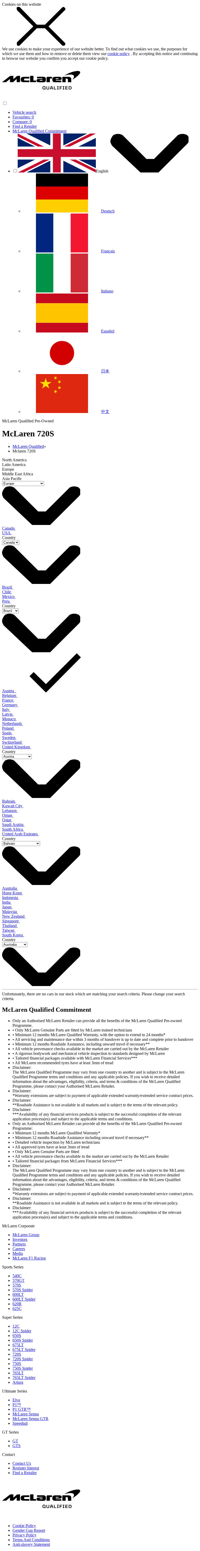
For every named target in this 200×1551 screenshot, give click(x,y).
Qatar (7, 820)
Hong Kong (12, 893)
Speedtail (20, 1423)
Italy (6, 709)
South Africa (13, 829)
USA (7, 533)
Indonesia (10, 897)
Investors (19, 1239)
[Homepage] (41, 98)
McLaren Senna (25, 1414)
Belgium (9, 695)
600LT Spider (23, 1299)
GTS (16, 1445)
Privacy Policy (24, 1535)
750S (16, 1363)
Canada (9, 528)
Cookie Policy (24, 1525)
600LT (18, 1294)
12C (16, 1326)
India (6, 902)
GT (15, 1441)
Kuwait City (12, 806)
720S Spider (22, 1359)
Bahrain (9, 801)
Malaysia (10, 911)
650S (16, 1335)
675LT (18, 1345)
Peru (6, 601)
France (8, 700)
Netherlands (12, 723)
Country (9, 537)
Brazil (7, 587)
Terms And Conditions (31, 1539)
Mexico (9, 596)
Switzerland (12, 742)
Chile (7, 592)
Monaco (9, 719)
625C (17, 1308)
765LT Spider (23, 1377)
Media (17, 1253)
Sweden (9, 737)
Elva (16, 1400)
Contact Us (21, 1463)
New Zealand (14, 916)
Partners (19, 1244)
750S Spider (22, 1368)
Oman (7, 815)
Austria (9, 691)
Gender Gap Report (28, 1530)
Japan (7, 907)
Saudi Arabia (13, 824)
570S (16, 1285)
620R (17, 1304)
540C (17, 1276)
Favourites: (23, 117)
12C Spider (21, 1331)
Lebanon (10, 810)
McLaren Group (25, 1235)
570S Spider (22, 1290)
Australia (10, 888)
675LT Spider (23, 1349)
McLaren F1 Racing (29, 1258)
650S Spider (22, 1340)
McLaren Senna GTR (30, 1418)
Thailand (10, 925)
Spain (7, 733)
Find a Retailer (24, 126)
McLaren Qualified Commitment (39, 131)
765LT (18, 1373)
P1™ (16, 1404)
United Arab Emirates (20, 834)
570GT (18, 1280)
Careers (18, 1249)
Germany (10, 705)
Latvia (8, 714)
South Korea (13, 935)
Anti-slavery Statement (31, 1544)
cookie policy (119, 53)
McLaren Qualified (28, 446)
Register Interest (25, 1468)
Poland (8, 728)
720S (16, 1354)
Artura (17, 1382)
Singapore (11, 921)
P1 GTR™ (21, 1409)
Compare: (22, 121)
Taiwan (8, 930)
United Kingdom (16, 747)
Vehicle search (24, 112)
